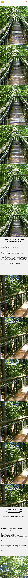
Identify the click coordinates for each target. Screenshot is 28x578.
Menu (26, 1)
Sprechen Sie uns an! (3, 269)
